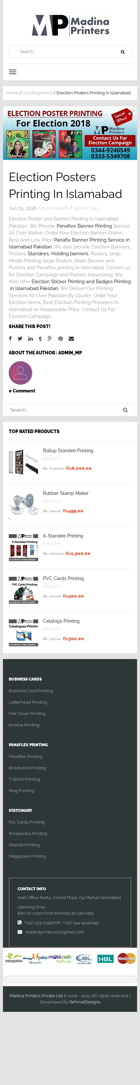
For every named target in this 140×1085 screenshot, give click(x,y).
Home (12, 92)
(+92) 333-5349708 (42, 922)
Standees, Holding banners (58, 254)
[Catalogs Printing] (23, 632)
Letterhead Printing (28, 702)
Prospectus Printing (28, 833)
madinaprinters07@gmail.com (54, 932)
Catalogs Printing (61, 621)
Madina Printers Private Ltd (36, 995)
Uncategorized (37, 92)
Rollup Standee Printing (68, 450)
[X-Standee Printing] (23, 547)
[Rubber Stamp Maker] (23, 505)
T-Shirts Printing (24, 779)
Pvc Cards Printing (27, 822)
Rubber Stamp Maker (66, 493)
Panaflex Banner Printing (84, 226)
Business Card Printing (31, 690)
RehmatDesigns (84, 1001)
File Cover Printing (27, 713)
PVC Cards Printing (63, 578)
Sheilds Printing (24, 844)
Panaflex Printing (25, 756)
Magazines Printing (27, 856)
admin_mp (86, 208)
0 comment (55, 208)
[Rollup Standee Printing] (23, 462)
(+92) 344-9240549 (81, 922)
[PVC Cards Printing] (23, 590)
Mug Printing (21, 790)
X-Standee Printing (63, 535)
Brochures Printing (27, 767)
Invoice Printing (24, 724)
